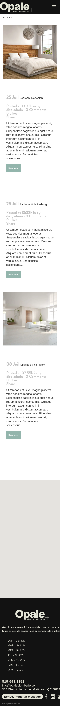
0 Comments (36, 109)
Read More (13, 168)
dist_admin (14, 109)
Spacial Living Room (32, 364)
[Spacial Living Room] (30, 318)
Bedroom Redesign (31, 97)
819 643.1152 (13, 681)
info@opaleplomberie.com (19, 685)
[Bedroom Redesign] (30, 52)
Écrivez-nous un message (22, 696)
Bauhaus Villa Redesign (34, 204)
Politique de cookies (11, 703)
